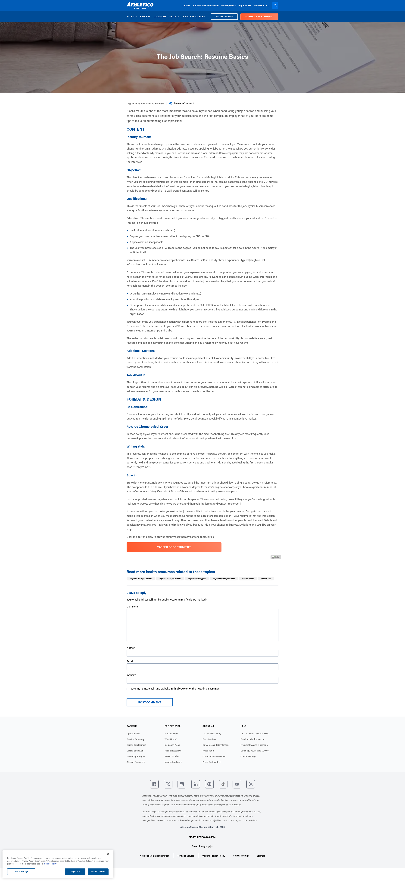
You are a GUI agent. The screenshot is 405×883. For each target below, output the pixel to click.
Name (131, 647)
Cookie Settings (248, 756)
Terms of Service (185, 855)
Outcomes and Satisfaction (215, 744)
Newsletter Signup (173, 761)
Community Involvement (214, 756)
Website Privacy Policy (213, 855)
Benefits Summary (135, 739)
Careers (186, 5)
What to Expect (172, 733)
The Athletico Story (211, 733)
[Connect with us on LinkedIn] (195, 784)
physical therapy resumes (224, 578)
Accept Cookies (98, 872)
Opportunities (133, 733)
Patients (132, 16)
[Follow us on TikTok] (223, 784)
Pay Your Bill (244, 5)
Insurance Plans (172, 744)
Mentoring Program (136, 756)
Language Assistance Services (255, 750)
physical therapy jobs (197, 578)
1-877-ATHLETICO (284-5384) (254, 733)
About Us (174, 16)
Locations (160, 16)
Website (131, 675)
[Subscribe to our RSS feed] (250, 784)
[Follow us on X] (168, 784)
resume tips (266, 578)
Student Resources (136, 761)
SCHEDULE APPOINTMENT (259, 16)
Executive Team (209, 739)
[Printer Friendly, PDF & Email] (276, 557)
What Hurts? (171, 739)
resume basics (248, 578)
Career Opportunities (174, 547)
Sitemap (261, 855)
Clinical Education (135, 750)
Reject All (75, 872)
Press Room (208, 750)
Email (131, 661)
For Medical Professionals (206, 5)
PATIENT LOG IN (224, 16)
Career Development (136, 744)
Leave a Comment (184, 103)
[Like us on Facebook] (154, 784)
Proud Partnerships (211, 761)
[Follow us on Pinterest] (209, 784)
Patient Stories (172, 756)
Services (145, 16)
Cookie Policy (50, 864)
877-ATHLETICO (261, 5)
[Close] (108, 853)
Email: (252, 739)
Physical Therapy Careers (141, 578)
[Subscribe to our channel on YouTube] (237, 784)
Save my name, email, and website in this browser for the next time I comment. (175, 688)
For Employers (228, 5)
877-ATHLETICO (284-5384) (202, 837)
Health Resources (194, 16)
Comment (133, 606)
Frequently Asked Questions (254, 744)
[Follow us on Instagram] (182, 784)
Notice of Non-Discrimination (154, 855)
